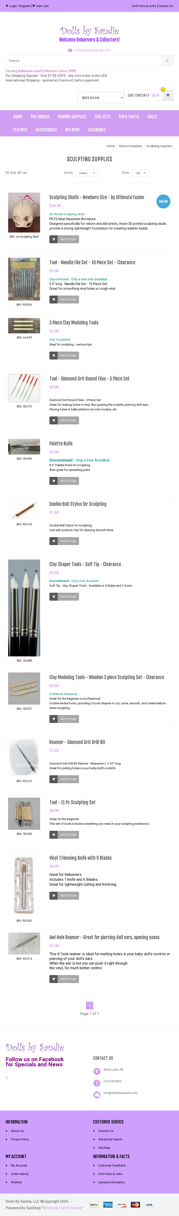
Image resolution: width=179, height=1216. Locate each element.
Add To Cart (68, 239)
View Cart (42, 6)
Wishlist (16, 1182)
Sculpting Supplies (159, 146)
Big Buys (72, 129)
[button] (133, 1047)
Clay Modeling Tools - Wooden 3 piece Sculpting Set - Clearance (106, 677)
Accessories (46, 129)
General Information (111, 1182)
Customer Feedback (112, 1165)
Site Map (104, 1147)
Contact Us (165, 6)
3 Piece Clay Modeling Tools (73, 323)
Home (17, 116)
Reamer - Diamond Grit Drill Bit (77, 742)
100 (138, 173)
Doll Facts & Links (144, 6)
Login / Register (20, 6)
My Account (19, 1165)
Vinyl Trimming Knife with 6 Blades (80, 858)
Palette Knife (60, 444)
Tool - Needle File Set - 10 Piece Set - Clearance (92, 262)
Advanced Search (110, 1139)
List (24, 173)
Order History (20, 1174)
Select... (84, 173)
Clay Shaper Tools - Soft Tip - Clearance (85, 564)
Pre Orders (40, 116)
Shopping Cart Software (62, 1208)
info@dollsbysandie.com (93, 50)
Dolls (152, 116)
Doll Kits (102, 116)
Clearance (97, 129)
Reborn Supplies (72, 116)
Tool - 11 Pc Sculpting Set (72, 802)
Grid (13, 173)
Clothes (20, 129)
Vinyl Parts (129, 116)
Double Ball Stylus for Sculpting (78, 504)
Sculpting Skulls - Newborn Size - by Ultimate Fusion (96, 197)
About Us (17, 1131)
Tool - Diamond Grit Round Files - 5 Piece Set (89, 379)
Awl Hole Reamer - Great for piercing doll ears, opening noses (104, 937)
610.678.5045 (112, 1081)
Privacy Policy (20, 1139)
